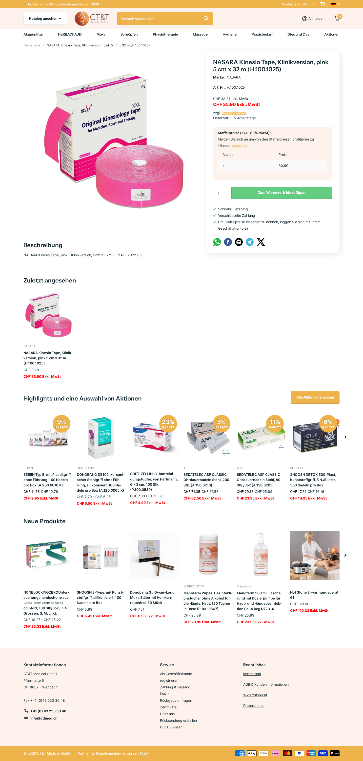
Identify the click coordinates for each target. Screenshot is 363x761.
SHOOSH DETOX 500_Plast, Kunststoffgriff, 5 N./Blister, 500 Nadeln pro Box (313, 479)
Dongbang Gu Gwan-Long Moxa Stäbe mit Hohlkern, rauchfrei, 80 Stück (152, 597)
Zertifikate (168, 707)
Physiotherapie (165, 34)
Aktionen (332, 34)
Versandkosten (234, 113)
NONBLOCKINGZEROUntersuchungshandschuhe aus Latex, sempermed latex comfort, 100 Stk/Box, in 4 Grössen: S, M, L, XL (46, 602)
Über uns (167, 714)
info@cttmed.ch (44, 718)
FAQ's (164, 694)
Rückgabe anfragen (176, 700)
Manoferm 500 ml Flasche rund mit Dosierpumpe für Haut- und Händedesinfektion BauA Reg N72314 (259, 601)
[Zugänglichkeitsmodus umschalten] (322, 4)
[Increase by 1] (227, 188)
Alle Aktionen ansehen (315, 397)
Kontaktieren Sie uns (298, 4)
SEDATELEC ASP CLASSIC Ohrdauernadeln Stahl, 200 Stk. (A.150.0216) (206, 479)
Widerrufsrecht (255, 695)
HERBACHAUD (70, 34)
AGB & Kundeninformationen (266, 684)
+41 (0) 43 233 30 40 (48, 711)
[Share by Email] (239, 242)
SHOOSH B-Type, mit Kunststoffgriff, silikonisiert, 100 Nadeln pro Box (100, 597)
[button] (345, 437)
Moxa (101, 34)
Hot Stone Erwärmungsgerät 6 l (314, 595)
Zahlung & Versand (175, 687)
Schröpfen (129, 34)
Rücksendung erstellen (178, 720)
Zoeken (206, 18)
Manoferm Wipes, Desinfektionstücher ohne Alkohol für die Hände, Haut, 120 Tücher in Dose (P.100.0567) (208, 601)
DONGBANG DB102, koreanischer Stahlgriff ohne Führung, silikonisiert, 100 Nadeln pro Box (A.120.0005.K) (101, 482)
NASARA (234, 77)
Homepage (31, 45)
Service (167, 664)
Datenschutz (253, 705)
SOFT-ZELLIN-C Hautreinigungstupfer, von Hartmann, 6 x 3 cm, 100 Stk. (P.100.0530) (154, 482)
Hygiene (230, 34)
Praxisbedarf (262, 34)
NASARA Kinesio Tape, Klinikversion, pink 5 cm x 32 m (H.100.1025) (48, 358)
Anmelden (240, 145)
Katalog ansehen (43, 18)
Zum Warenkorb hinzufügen (281, 192)
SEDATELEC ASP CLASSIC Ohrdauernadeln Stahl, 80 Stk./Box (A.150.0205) (258, 479)
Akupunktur (33, 34)
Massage (200, 34)
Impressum (252, 674)
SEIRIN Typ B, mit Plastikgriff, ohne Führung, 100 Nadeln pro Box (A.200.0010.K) (47, 479)
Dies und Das (298, 34)
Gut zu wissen (171, 727)
